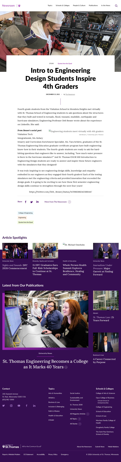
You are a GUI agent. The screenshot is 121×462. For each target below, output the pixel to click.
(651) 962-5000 (8, 400)
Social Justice (75, 393)
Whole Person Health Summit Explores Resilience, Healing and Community (74, 270)
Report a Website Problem (11, 454)
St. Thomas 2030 (76, 405)
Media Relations (113, 447)
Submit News (99, 447)
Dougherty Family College (105, 427)
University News (76, 409)
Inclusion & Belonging (56, 407)
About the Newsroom (84, 447)
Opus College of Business (105, 400)
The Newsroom (70, 94)
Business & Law (54, 402)
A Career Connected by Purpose (104, 361)
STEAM (51, 420)
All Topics (73, 419)
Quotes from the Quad (65, 63)
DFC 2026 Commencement (15, 267)
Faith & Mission (54, 411)
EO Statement (28, 454)
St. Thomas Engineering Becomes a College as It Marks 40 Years (45, 364)
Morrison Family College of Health (105, 422)
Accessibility (41, 454)
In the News (105, 5)
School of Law (101, 416)
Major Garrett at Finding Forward (103, 270)
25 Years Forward (103, 319)
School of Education (103, 411)
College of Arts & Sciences (105, 393)
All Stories (73, 424)
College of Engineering (25, 213)
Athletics (51, 398)
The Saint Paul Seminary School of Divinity (105, 433)
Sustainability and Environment (76, 399)
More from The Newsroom (56, 202)
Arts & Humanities (55, 393)
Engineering (22, 217)
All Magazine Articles (77, 414)
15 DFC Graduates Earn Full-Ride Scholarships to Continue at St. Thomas (45, 270)
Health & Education (55, 416)
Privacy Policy (52, 454)
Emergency (65, 454)
